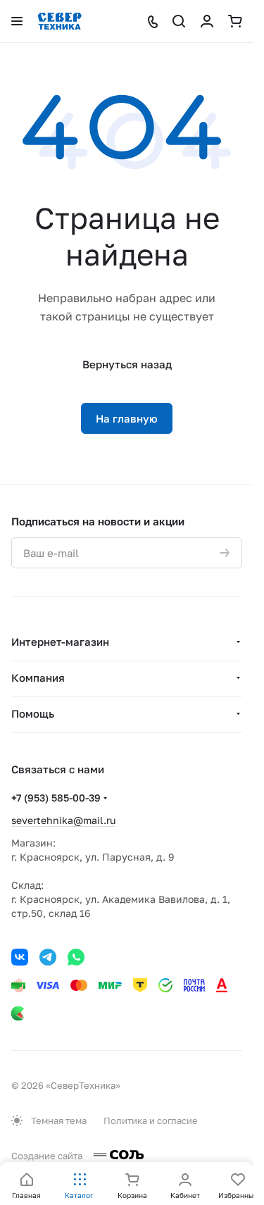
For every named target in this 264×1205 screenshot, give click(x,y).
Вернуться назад (127, 364)
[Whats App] (76, 957)
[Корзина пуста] (235, 21)
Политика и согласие (150, 1120)
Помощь (32, 713)
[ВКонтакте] (19, 957)
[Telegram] (47, 957)
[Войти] (207, 21)
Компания (38, 677)
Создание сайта (47, 1155)
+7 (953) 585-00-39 (56, 798)
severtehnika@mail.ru (63, 820)
